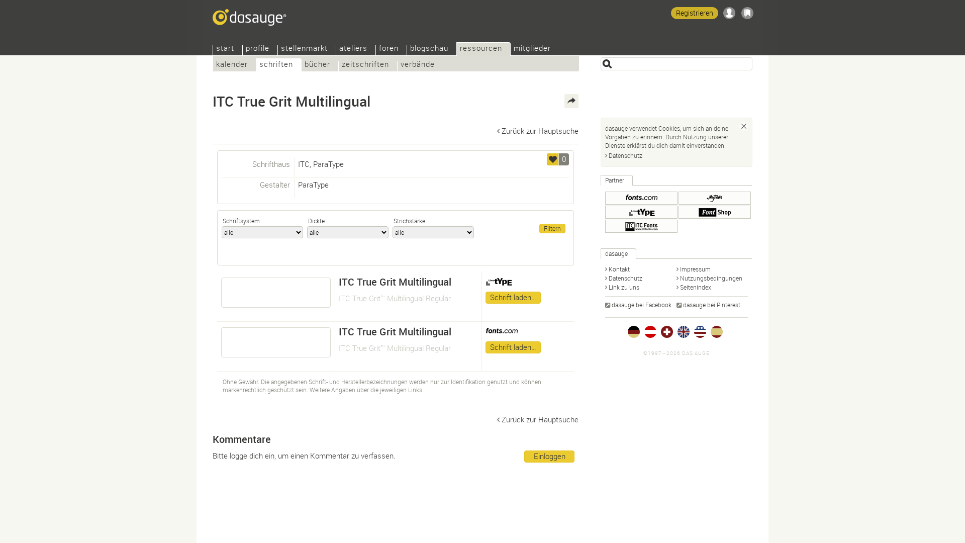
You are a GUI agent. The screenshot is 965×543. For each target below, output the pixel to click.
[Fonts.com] (641, 198)
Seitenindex (695, 287)
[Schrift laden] (276, 292)
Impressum (695, 269)
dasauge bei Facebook (641, 305)
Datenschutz (625, 155)
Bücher (317, 65)
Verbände (418, 65)
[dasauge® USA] (700, 332)
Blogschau (429, 49)
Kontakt (619, 269)
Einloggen (549, 456)
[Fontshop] (714, 212)
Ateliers (353, 49)
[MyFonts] (714, 198)
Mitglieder (532, 49)
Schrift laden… (513, 297)
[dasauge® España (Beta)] (717, 332)
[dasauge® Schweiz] (667, 332)
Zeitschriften (365, 65)
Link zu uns (624, 287)
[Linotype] (641, 212)
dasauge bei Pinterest (711, 305)
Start (225, 49)
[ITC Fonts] (641, 226)
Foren (389, 49)
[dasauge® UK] (684, 332)
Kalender (232, 65)
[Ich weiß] (744, 126)
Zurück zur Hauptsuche (540, 131)
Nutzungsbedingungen (711, 278)
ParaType (313, 184)
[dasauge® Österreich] (650, 332)
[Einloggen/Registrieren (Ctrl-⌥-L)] (729, 13)
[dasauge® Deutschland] (634, 332)
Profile (257, 49)
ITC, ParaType (321, 164)
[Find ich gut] (553, 159)
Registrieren (694, 13)
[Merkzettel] (747, 13)
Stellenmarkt (304, 49)
